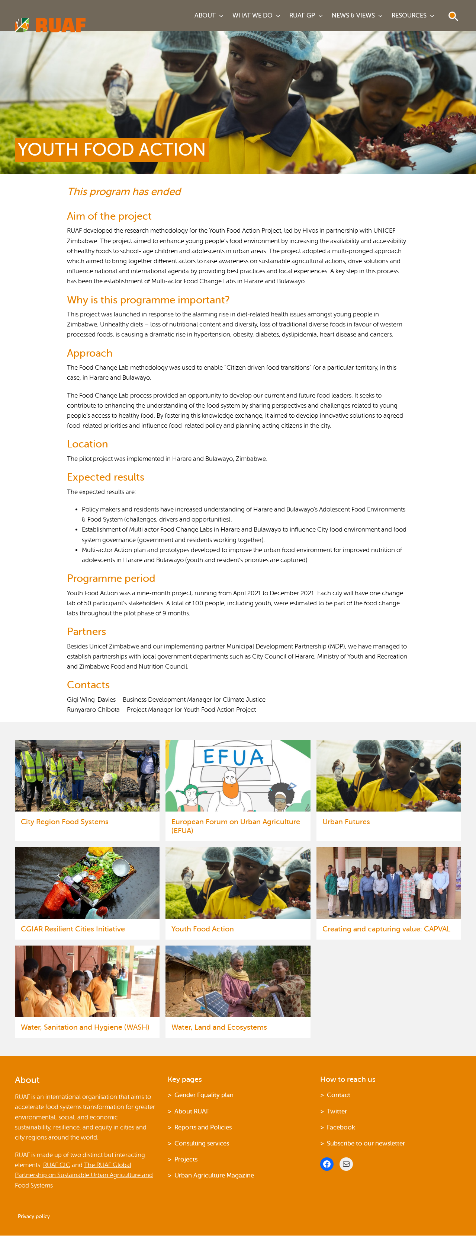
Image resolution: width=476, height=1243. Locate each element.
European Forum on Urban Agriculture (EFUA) (235, 826)
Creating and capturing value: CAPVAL (386, 929)
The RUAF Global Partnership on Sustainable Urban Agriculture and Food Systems (84, 1175)
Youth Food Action (202, 929)
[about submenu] (221, 15)
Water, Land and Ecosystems (219, 1027)
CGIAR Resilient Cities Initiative (73, 929)
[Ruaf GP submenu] (320, 15)
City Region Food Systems (65, 821)
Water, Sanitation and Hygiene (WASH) (85, 1027)
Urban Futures (347, 821)
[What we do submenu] (278, 15)
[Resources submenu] (432, 15)
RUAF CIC (56, 1165)
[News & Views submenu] (380, 15)
